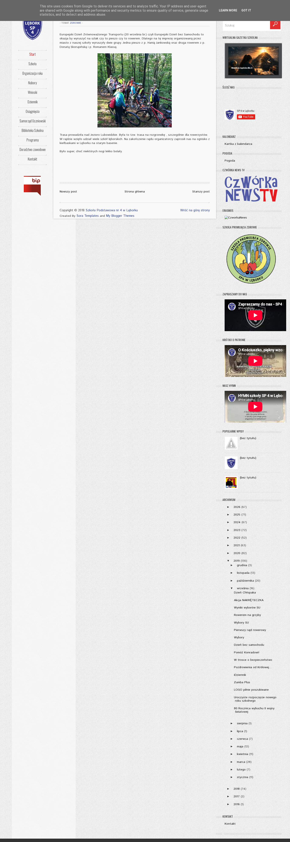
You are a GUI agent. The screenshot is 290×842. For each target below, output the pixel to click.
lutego (241, 769)
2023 (237, 530)
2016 (237, 804)
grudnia (242, 565)
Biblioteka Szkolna (33, 130)
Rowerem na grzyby (247, 615)
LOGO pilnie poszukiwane (251, 690)
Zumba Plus (242, 682)
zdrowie (75, 23)
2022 (237, 538)
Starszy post (201, 191)
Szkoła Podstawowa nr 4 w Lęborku (112, 210)
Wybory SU (241, 623)
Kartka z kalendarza (238, 144)
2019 (237, 561)
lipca (240, 731)
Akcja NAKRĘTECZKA (248, 600)
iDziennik (240, 675)
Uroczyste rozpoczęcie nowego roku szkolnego (255, 699)
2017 (237, 796)
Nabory (32, 82)
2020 (237, 553)
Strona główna (135, 191)
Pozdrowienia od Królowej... (253, 667)
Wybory (239, 637)
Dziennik (33, 101)
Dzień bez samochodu (249, 645)
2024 (237, 522)
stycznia (242, 777)
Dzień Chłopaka (245, 592)
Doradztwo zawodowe (33, 149)
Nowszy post (68, 191)
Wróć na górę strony (195, 210)
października (245, 581)
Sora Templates (87, 216)
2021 (237, 545)
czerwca (242, 739)
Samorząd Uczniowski (33, 120)
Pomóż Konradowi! (246, 652)
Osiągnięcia (32, 111)
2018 (237, 789)
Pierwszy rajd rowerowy (250, 630)
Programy (33, 139)
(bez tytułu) (248, 438)
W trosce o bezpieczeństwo (253, 660)
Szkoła (32, 63)
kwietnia (242, 754)
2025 (237, 515)
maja (240, 746)
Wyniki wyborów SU (247, 608)
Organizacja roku (32, 73)
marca (241, 762)
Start (32, 54)
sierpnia (242, 723)
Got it (246, 10)
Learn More (228, 10)
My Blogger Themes (120, 216)
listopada (243, 573)
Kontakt (32, 159)
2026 (237, 507)
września (243, 588)
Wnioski (32, 92)
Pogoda (230, 161)
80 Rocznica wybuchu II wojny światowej (254, 710)
